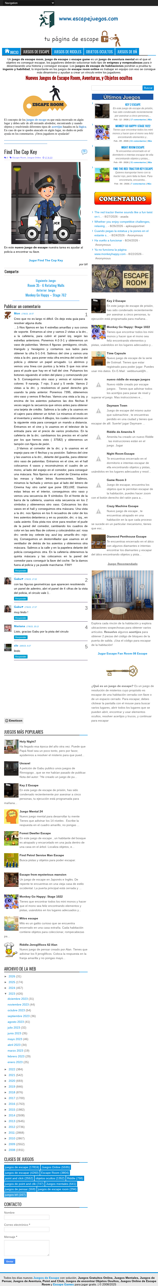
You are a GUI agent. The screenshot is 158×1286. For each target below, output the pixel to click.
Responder (20, 570)
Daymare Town (117, 405)
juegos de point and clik (20, 1183)
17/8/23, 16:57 (27, 314)
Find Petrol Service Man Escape (42, 855)
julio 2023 (14, 1027)
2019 (12, 1086)
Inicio (14, 52)
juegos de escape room (53, 1189)
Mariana (19, 626)
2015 (12, 1109)
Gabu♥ (18, 578)
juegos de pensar (16, 1189)
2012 (12, 1126)
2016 (12, 1103)
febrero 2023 (16, 1056)
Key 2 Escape (29, 785)
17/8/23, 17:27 (30, 607)
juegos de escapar (17, 1172)
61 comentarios (138, 141)
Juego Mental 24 (31, 811)
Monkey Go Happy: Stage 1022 (41, 896)
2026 (12, 976)
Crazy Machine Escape (122, 506)
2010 (12, 1138)
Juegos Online (34, 157)
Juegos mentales (57, 1183)
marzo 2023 (16, 1050)
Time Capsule (116, 353)
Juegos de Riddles (67, 51)
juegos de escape (16, 1167)
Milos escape (29, 918)
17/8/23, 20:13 (32, 627)
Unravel (25, 763)
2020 (12, 1080)
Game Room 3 (116, 480)
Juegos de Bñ (127, 51)
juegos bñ (11, 1194)
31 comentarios (138, 162)
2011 (12, 1132)
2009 (12, 1144)
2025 (12, 982)
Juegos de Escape (36, 51)
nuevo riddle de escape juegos (128, 379)
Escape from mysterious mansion (43, 874)
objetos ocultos (45, 1178)
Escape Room (19, 157)
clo (16, 645)
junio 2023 (15, 1033)
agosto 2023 (16, 1021)
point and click (14, 1178)
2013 (12, 1121)
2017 (12, 1098)
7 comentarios (138, 184)
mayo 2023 (15, 1039)
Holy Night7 (28, 741)
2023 (12, 993)
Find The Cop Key (20, 151)
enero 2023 (15, 1062)
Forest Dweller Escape (35, 833)
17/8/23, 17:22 (30, 579)
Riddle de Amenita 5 (121, 431)
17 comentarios (138, 119)
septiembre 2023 (19, 1016)
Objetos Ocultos (99, 51)
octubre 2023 (17, 1010)
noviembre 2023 (19, 1004)
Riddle (71, 1178)
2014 (12, 1115)
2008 (12, 1150)
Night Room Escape (132, 147)
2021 (12, 1075)
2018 (12, 1092)
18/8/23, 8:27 (25, 646)
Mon (17, 313)
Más (150, 119)
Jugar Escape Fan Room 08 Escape (122, 653)
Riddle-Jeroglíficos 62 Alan (38, 944)
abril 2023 (14, 1044)
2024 (12, 987)
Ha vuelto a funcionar (108, 240)
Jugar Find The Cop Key (46, 260)
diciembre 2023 (18, 998)
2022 (12, 1069)
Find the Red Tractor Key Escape (133, 168)
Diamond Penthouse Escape (126, 536)
